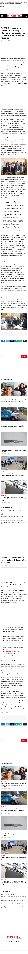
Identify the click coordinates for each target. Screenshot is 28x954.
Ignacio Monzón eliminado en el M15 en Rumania (12, 520)
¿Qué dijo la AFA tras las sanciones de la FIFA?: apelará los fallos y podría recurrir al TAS (13, 499)
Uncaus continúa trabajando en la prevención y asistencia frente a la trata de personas (13, 474)
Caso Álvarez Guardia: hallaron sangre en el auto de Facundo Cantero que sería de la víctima (13, 401)
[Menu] (2, 15)
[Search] (26, 15)
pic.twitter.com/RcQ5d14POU (12, 651)
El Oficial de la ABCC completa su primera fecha (12, 510)
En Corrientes (7, 507)
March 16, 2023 (18, 656)
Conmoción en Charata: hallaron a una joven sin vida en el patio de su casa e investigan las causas (13, 426)
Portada (2, 19)
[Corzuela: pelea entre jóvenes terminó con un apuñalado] (14, 439)
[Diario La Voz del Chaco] (14, 16)
